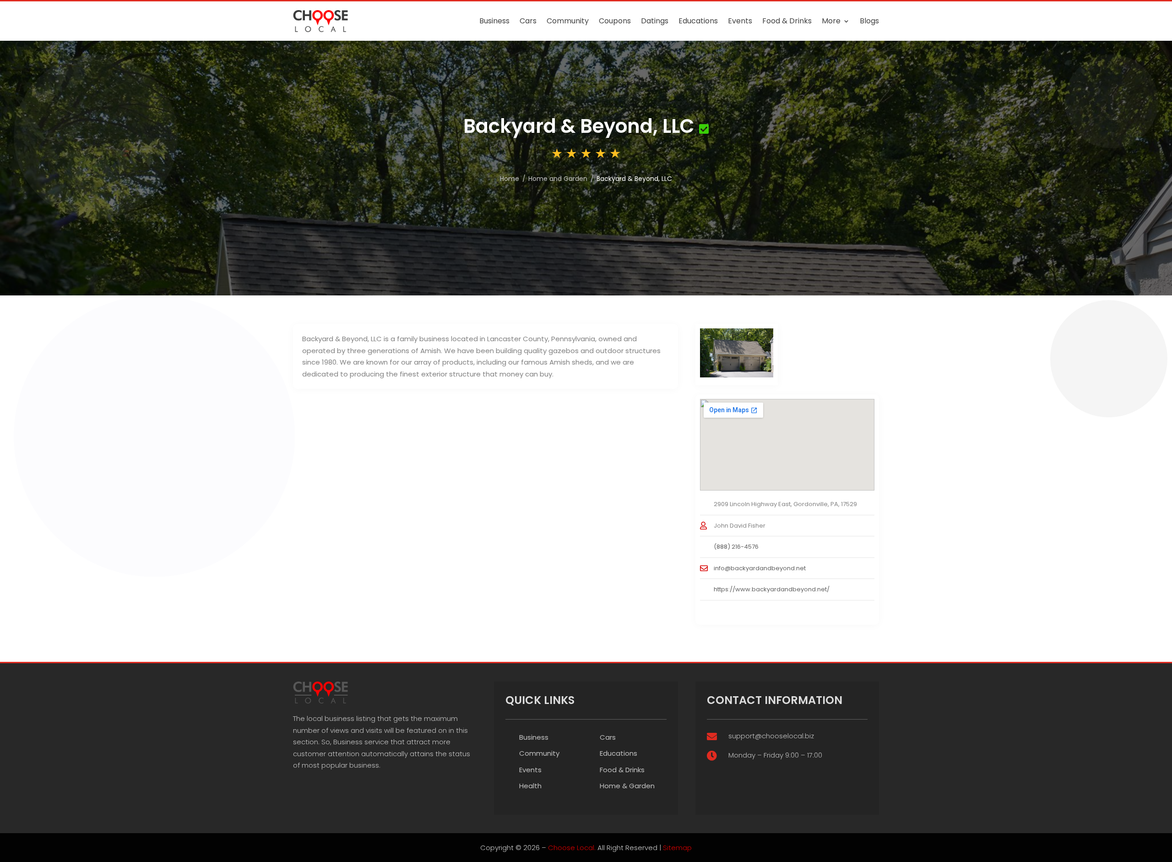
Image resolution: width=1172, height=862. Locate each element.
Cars (528, 21)
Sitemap (677, 847)
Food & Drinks (787, 21)
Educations (698, 21)
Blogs (869, 21)
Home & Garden (627, 786)
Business (494, 21)
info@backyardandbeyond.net (760, 568)
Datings (654, 21)
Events (740, 21)
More (831, 21)
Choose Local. (572, 847)
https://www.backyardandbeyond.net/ (772, 589)
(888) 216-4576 (736, 546)
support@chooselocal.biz (771, 736)
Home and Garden (557, 178)
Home (509, 178)
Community (568, 21)
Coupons (615, 21)
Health (530, 786)
